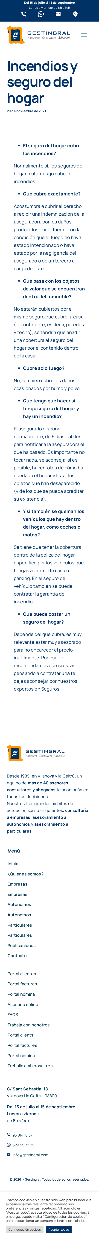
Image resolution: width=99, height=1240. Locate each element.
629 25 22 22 (23, 1145)
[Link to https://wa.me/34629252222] (41, 14)
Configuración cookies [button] (25, 1229)
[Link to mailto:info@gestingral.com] (58, 14)
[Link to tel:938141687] (23, 14)
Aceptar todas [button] (59, 1229)
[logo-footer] (38, 28)
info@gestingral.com (30, 1154)
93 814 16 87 (22, 1135)
